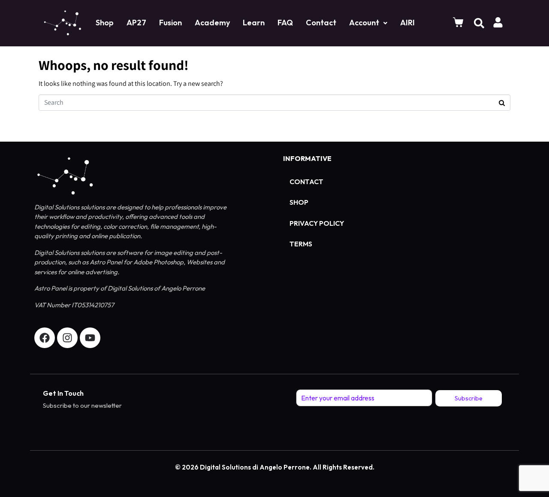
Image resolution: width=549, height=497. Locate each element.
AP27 (136, 22)
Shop (105, 22)
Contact (321, 22)
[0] (459, 22)
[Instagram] (67, 337)
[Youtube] (90, 337)
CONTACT (306, 181)
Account (364, 22)
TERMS (301, 243)
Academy (212, 22)
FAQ (285, 22)
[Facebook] (44, 337)
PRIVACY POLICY (317, 223)
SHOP (299, 202)
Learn (254, 22)
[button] (368, 23)
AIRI (407, 22)
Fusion (170, 22)
